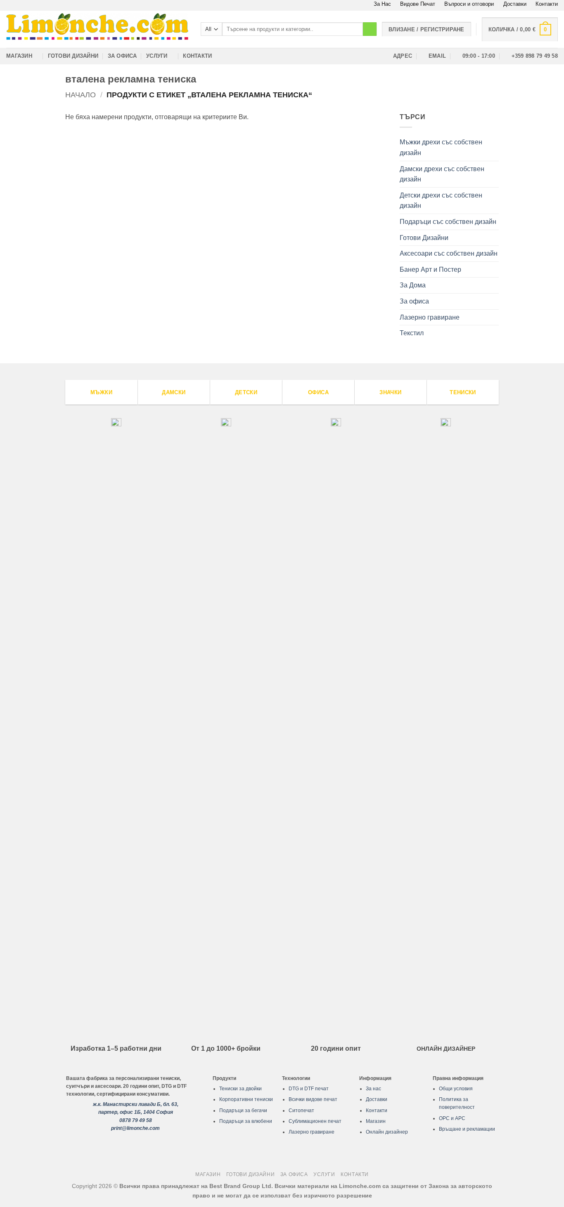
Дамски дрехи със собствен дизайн (442, 174)
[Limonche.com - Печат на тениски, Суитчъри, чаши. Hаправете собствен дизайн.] (97, 29)
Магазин (19, 56)
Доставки (514, 4)
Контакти (547, 4)
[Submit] (370, 29)
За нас (373, 1089)
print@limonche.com (135, 1128)
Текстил (412, 332)
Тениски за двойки (240, 1089)
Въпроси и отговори (469, 4)
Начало (80, 94)
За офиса (122, 56)
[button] (520, 29)
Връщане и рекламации (467, 1129)
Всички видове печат (313, 1099)
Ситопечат (301, 1110)
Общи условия (456, 1089)
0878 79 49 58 (135, 1120)
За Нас (382, 4)
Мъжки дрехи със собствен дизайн (441, 147)
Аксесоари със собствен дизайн (449, 253)
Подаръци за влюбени (245, 1121)
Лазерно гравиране (430, 317)
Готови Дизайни (73, 56)
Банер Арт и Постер (430, 269)
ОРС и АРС (452, 1118)
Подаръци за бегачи (243, 1110)
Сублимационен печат (315, 1121)
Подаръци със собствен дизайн (448, 221)
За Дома (413, 285)
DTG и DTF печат (309, 1089)
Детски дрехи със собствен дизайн (441, 200)
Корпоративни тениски (246, 1099)
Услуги (157, 56)
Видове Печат (417, 4)
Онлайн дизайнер (387, 1132)
